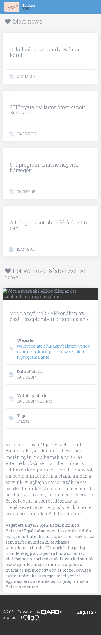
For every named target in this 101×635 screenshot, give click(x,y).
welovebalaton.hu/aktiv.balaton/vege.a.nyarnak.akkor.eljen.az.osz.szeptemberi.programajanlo (54, 349)
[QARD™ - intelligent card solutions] (50, 612)
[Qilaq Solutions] (31, 617)
